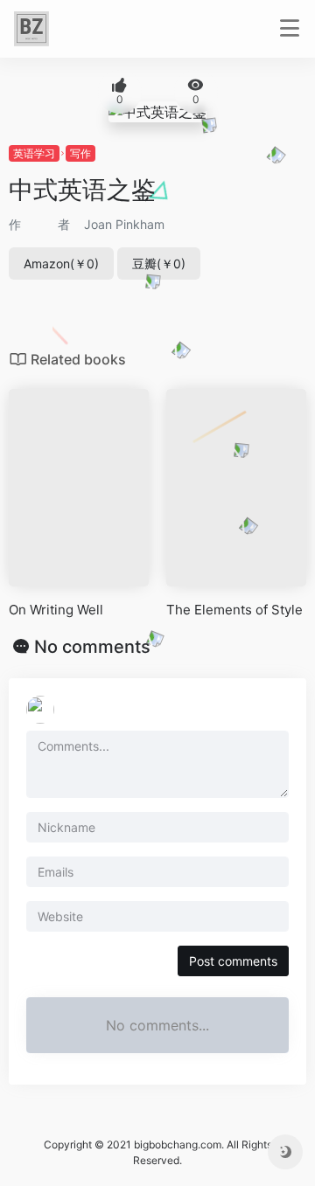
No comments (92, 646)
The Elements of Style (234, 609)
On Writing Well (56, 609)
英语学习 (34, 153)
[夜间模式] (285, 1151)
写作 (80, 153)
